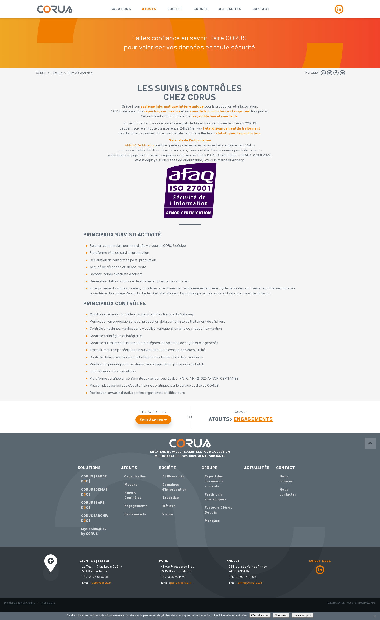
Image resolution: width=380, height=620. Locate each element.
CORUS (41, 73)
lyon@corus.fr (101, 582)
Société (175, 9)
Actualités (230, 9)
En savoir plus (302, 615)
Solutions (121, 9)
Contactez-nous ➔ (153, 419)
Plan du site (48, 603)
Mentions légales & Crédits (19, 603)
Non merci (281, 615)
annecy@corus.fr (250, 582)
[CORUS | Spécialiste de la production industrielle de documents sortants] (55, 9)
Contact (260, 9)
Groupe (201, 9)
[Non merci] (374, 616)
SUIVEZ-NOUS (320, 561)
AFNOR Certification (140, 145)
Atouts (149, 9)
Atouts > (241, 419)
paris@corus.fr (181, 582)
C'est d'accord (260, 615)
